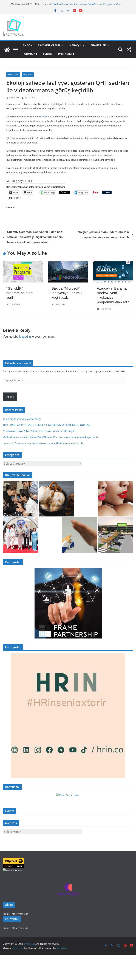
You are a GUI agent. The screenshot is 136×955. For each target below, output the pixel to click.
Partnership (66, 53)
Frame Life (98, 45)
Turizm (47, 53)
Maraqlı (75, 45)
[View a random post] (129, 49)
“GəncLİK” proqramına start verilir (19, 293)
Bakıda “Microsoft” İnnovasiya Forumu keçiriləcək (67, 293)
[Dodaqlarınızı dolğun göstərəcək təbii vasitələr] (115, 498)
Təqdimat (27, 74)
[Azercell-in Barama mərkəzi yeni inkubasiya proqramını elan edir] (113, 263)
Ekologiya (13, 74)
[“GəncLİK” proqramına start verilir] (23, 263)
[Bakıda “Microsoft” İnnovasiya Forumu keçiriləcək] (68, 263)
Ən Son (27, 45)
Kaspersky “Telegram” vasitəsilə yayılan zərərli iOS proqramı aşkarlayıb (43, 443)
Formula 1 (30, 53)
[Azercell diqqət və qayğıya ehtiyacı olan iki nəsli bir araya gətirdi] (20, 498)
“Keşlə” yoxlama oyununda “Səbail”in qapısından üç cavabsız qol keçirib (103, 235)
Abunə (10, 396)
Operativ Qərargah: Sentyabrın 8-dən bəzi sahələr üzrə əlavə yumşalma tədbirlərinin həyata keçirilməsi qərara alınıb (35, 237)
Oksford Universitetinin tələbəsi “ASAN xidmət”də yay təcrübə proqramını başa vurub (51, 437)
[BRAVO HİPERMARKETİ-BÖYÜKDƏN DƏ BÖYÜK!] (115, 535)
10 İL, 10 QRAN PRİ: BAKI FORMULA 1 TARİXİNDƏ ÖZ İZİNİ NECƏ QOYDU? (46, 424)
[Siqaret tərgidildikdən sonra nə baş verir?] (79, 535)
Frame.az (46, 116)
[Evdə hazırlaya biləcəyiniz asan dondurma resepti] (56, 498)
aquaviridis (29, 97)
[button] (62, 45)
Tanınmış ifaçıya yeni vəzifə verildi (22, 418)
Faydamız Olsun (49, 45)
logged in (25, 336)
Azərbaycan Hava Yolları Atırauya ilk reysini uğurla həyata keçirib (39, 431)
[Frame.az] (7, 49)
